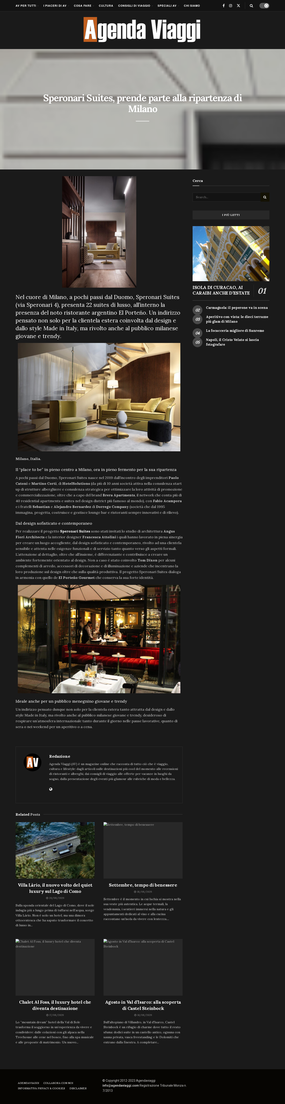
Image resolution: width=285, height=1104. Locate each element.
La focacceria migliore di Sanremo (235, 330)
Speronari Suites (75, 531)
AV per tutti (26, 6)
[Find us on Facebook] (224, 5)
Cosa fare (83, 6)
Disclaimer (78, 1088)
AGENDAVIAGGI (28, 1083)
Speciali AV (167, 6)
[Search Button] (251, 5)
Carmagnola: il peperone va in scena (237, 307)
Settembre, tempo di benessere (143, 885)
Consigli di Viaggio (134, 6)
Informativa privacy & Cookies (41, 1088)
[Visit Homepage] (142, 30)
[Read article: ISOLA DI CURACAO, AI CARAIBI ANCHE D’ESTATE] (231, 253)
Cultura (106, 6)
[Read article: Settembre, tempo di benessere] (143, 850)
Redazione (59, 756)
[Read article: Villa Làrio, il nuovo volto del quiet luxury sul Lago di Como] (55, 850)
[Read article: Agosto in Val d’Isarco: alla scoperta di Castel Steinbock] (143, 967)
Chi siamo (192, 6)
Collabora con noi (58, 1083)
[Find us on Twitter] (238, 5)
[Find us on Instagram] (230, 5)
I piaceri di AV (55, 6)
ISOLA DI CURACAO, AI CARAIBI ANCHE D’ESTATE (221, 290)
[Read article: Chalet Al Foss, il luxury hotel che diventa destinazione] (55, 967)
